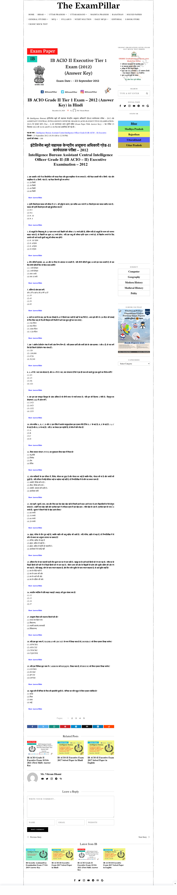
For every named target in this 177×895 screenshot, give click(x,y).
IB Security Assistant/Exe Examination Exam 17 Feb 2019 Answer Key (37, 865)
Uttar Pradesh (134, 145)
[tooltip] (32, 726)
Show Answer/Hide (35, 197)
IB (68, 110)
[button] (147, 93)
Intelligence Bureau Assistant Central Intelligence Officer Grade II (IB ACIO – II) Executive (71, 132)
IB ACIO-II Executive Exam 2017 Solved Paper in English (101, 760)
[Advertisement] (88, 38)
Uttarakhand (134, 140)
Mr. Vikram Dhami (83, 110)
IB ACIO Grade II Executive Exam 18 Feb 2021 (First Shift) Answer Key (39, 761)
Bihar (134, 123)
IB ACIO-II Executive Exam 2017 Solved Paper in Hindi (70, 758)
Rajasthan (134, 134)
